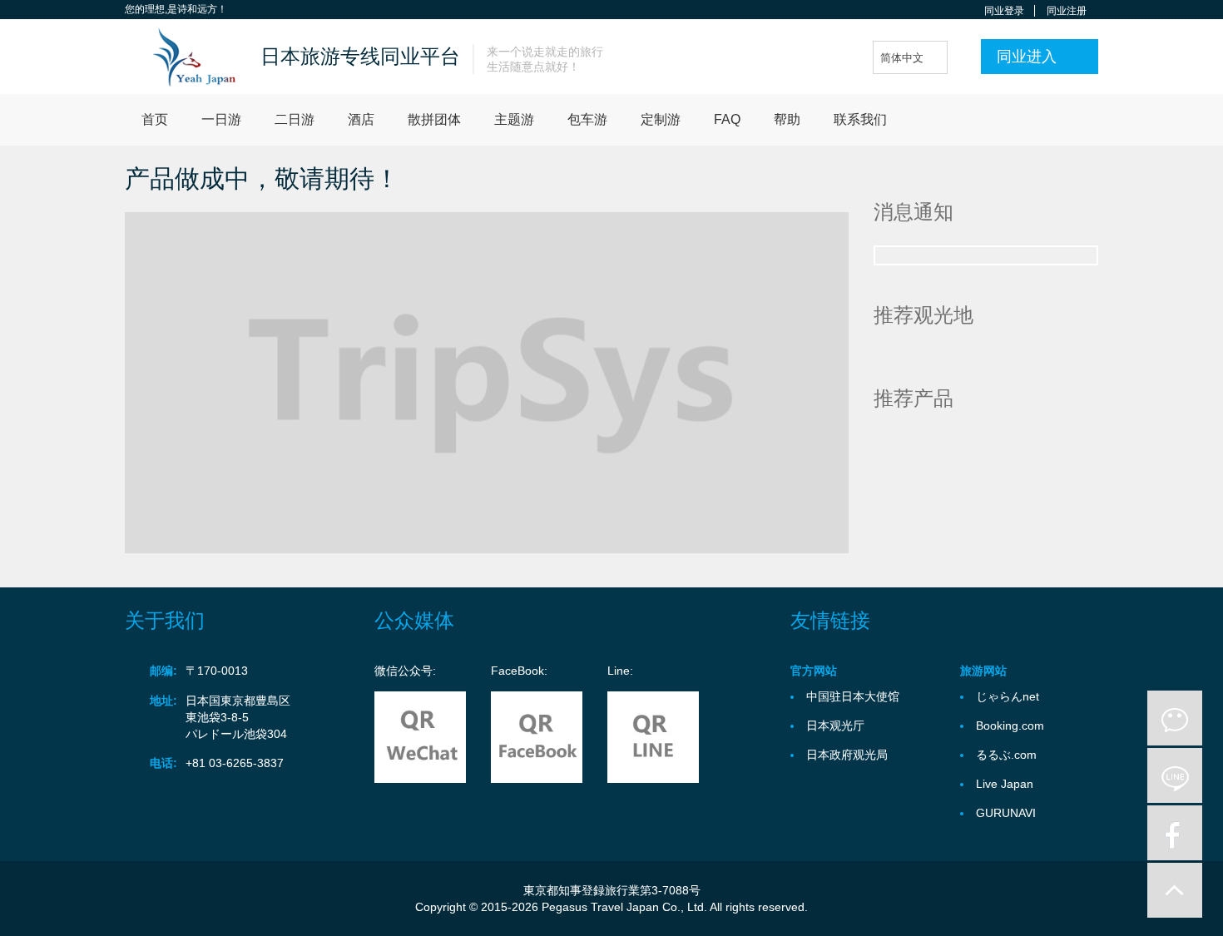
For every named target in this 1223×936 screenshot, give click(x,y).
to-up (1174, 890)
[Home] (186, 56)
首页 (154, 119)
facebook (1174, 832)
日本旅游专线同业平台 (360, 56)
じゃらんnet (1007, 696)
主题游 (514, 119)
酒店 (361, 119)
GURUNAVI (1006, 813)
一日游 (221, 119)
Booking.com (1010, 725)
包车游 (587, 119)
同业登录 (1004, 11)
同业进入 (1027, 56)
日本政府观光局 (847, 754)
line (1174, 775)
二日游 (294, 119)
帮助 (787, 119)
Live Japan (1004, 783)
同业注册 (1067, 11)
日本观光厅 (835, 725)
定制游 (661, 119)
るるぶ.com (1006, 754)
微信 (1174, 718)
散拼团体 (434, 119)
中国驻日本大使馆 (852, 696)
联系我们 (860, 119)
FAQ (727, 119)
